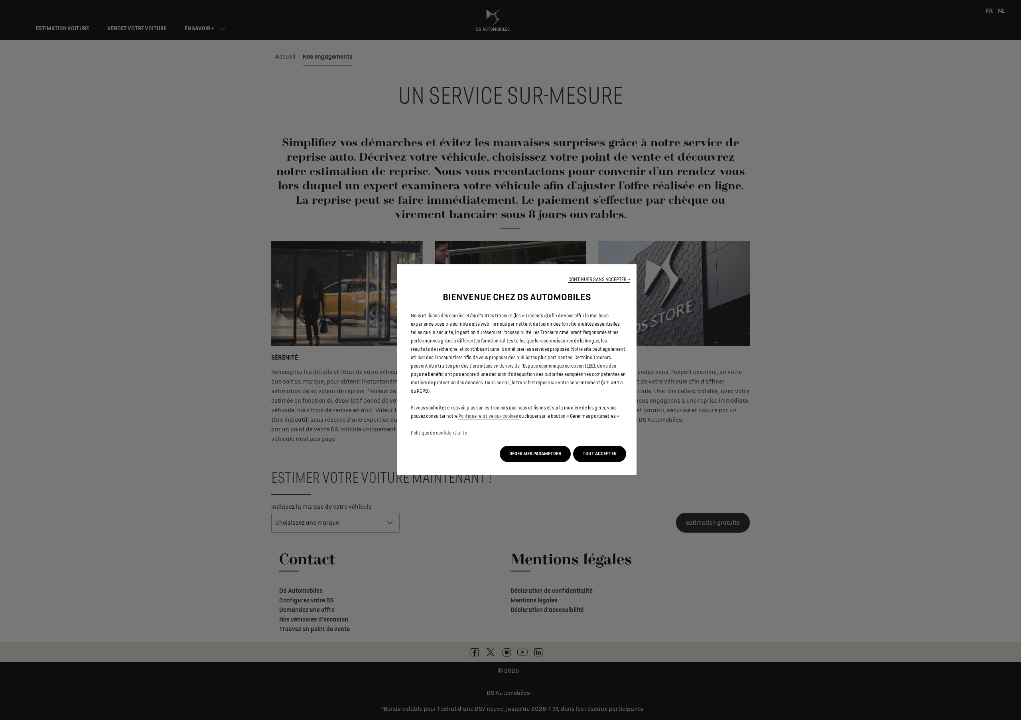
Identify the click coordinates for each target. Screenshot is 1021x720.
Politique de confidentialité (439, 433)
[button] (599, 279)
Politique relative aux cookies (488, 416)
